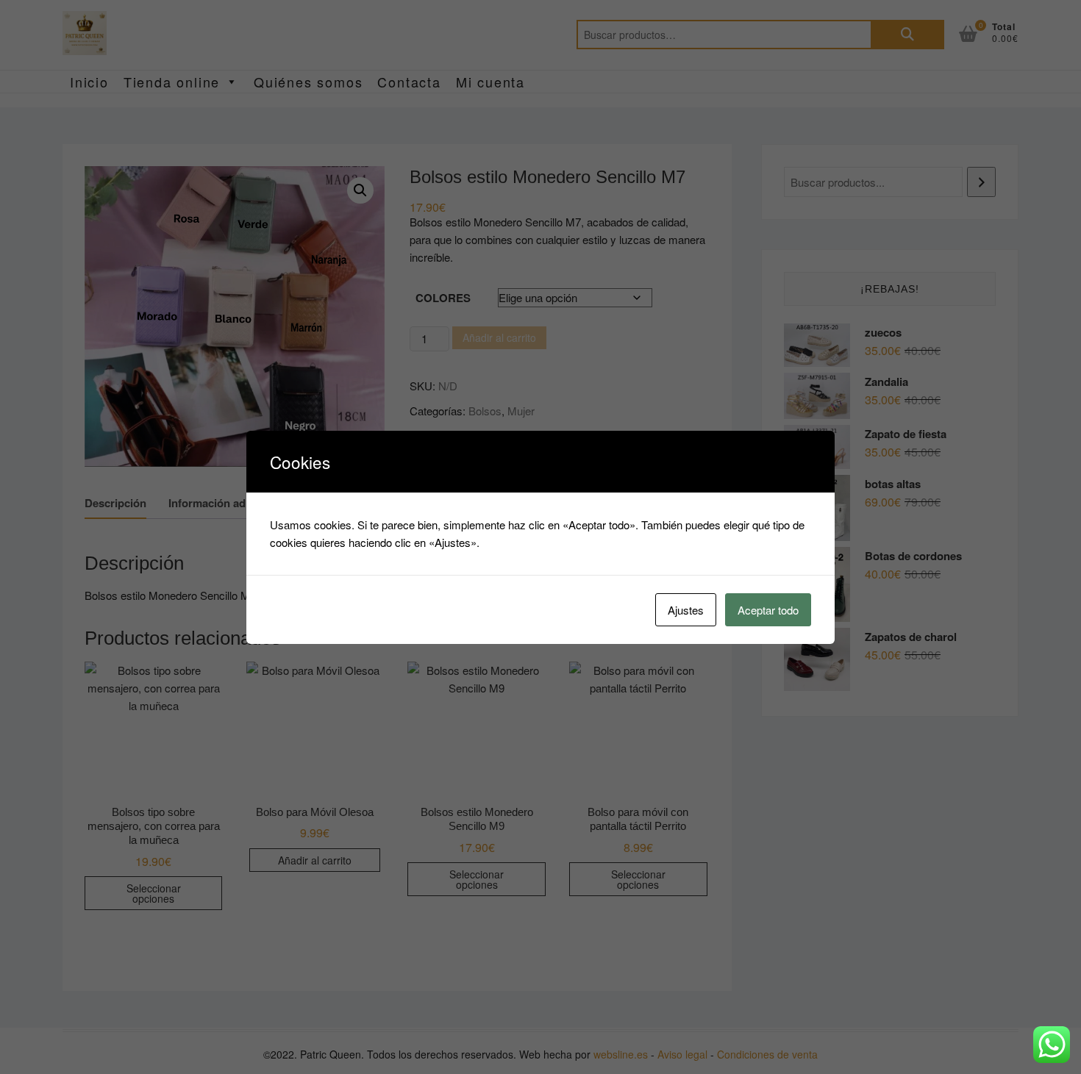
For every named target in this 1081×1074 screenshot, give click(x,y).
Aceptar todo (768, 609)
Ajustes (686, 609)
